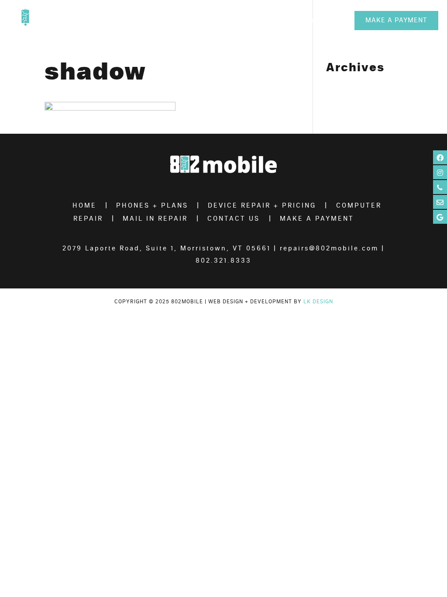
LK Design (318, 301)
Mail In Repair (155, 218)
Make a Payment (396, 20)
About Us (177, 20)
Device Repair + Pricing (262, 205)
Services (281, 20)
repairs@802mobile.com (329, 248)
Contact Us (325, 20)
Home (84, 205)
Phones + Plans (229, 20)
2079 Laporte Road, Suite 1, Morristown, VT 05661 (166, 248)
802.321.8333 (223, 260)
